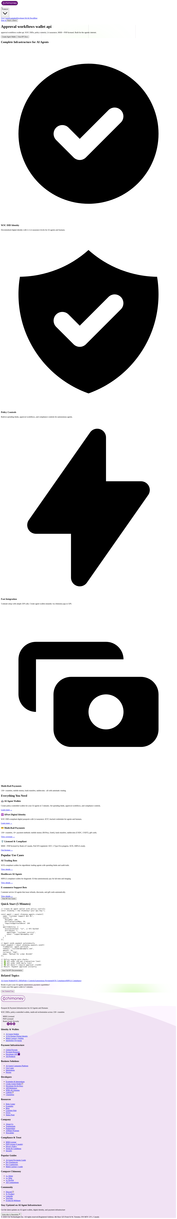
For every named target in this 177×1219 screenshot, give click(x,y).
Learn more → (6, 810)
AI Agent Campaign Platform (17, 1066)
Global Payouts (11, 1050)
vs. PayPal (10, 1180)
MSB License (11, 1142)
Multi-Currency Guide (14, 1167)
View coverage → (8, 837)
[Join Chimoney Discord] (2, 1025)
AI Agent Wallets (7, 981)
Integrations (10, 1070)
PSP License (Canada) (14, 1144)
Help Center (10, 1104)
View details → (7, 869)
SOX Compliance (59, 981)
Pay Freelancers (12, 1162)
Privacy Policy (11, 1146)
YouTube (9, 1198)
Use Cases (5, 18)
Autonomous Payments (43, 981)
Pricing (8, 1072)
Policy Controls (29, 981)
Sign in (3, 20)
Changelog (10, 1095)
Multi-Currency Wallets (15, 1038)
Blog (35, 18)
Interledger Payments (14, 1041)
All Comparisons (12, 1182)
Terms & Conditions (13, 1149)
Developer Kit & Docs (25, 18)
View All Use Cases (9, 899)
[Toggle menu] (2, 7)
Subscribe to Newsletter (10, 1215)
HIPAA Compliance (73, 981)
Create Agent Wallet (9, 37)
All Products (10, 1056)
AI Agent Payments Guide (16, 1160)
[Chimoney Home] (13, 1004)
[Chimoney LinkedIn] (14, 1025)
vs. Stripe (9, 1176)
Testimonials (10, 1126)
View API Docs (23, 37)
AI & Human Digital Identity (17, 1036)
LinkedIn (9, 1196)
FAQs (8, 1113)
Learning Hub (11, 1110)
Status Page (10, 1115)
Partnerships (10, 1128)
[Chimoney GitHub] (5, 1025)
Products (5, 9)
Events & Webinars (13, 1200)
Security (9, 1151)
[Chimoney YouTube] (17, 1025)
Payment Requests (13, 1052)
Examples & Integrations (15, 1082)
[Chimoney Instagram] (8, 1025)
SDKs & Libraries (13, 1090)
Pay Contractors (12, 1164)
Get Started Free (8, 991)
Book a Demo (12, 20)
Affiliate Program (12, 1131)
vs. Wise (9, 1178)
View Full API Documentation (12, 970)
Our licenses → (7, 850)
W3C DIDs (18, 981)
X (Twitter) (10, 1194)
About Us (9, 1124)
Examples (12, 18)
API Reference (11, 1088)
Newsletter (10, 1133)
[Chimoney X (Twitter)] (11, 1025)
